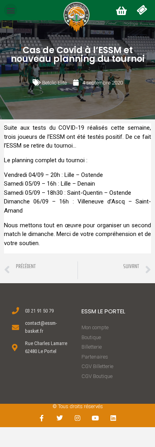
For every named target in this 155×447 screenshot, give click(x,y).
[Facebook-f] (42, 418)
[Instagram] (78, 418)
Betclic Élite (54, 83)
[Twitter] (60, 418)
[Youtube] (95, 418)
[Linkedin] (113, 418)
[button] (10, 10)
